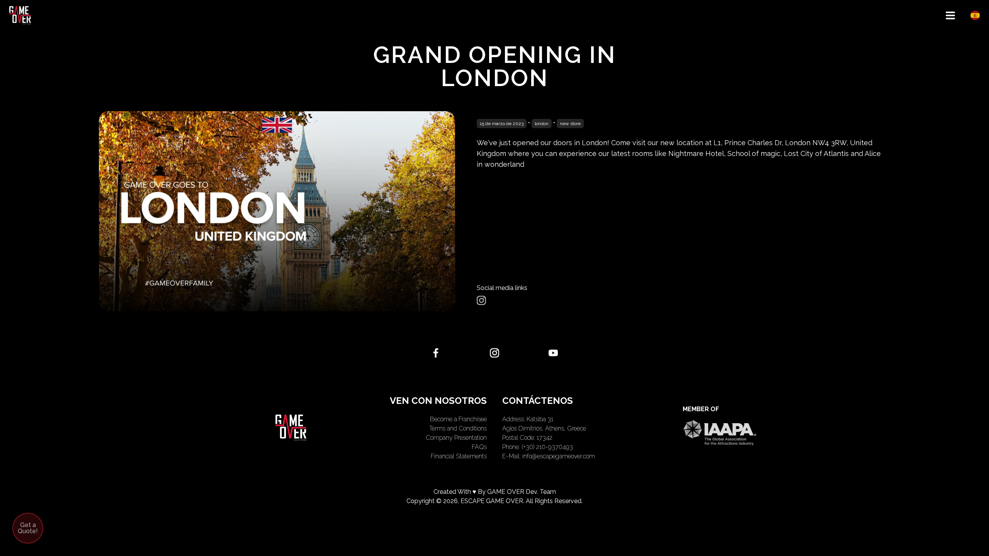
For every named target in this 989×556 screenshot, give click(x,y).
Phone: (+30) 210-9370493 (537, 447)
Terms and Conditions (458, 428)
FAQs (479, 447)
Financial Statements (459, 456)
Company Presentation (456, 437)
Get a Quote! (28, 528)
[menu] (950, 15)
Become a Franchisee (458, 419)
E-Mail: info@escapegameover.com (548, 456)
